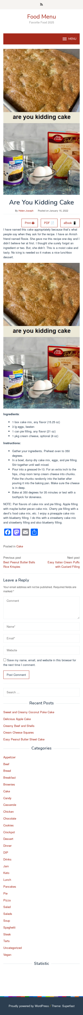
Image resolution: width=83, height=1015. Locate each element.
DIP (5, 852)
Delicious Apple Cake (17, 719)
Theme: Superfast (63, 1006)
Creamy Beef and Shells (19, 726)
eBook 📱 (70, 223)
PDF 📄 (49, 223)
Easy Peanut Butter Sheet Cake (23, 739)
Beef (6, 764)
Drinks (7, 859)
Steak (7, 934)
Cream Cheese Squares (18, 732)
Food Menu (41, 17)
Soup (6, 920)
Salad (7, 907)
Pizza (7, 900)
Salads (7, 914)
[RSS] (41, 4)
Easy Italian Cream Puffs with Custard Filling (64, 562)
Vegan (7, 954)
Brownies (9, 784)
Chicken (8, 811)
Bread (7, 770)
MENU (72, 39)
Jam (6, 866)
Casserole (9, 805)
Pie (5, 893)
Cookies (8, 825)
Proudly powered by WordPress (29, 1006)
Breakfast (9, 777)
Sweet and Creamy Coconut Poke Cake (28, 712)
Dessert (8, 839)
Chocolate (9, 818)
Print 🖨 (30, 223)
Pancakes (9, 886)
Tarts (6, 941)
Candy (7, 798)
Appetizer (9, 757)
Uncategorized (12, 948)
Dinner (7, 845)
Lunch (7, 879)
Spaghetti (9, 927)
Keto (6, 873)
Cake (19, 546)
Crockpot (9, 832)
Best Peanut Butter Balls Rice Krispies (19, 562)
